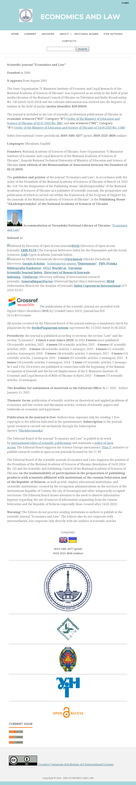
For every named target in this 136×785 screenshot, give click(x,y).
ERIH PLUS (28, 250)
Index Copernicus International (97, 286)
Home (15, 33)
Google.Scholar (33, 264)
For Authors (113, 33)
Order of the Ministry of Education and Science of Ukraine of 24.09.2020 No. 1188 (69, 128)
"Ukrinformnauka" (30, 430)
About (65, 33)
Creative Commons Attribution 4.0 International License (76, 764)
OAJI (24, 255)
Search (82, 49)
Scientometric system (72, 264)
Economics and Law (80, 17)
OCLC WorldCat (54, 268)
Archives (48, 33)
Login (125, 2)
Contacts (69, 41)
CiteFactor (30, 277)
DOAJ (75, 246)
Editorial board (86, 33)
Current (30, 33)
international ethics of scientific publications (41, 443)
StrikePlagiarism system (50, 328)
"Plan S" (106, 447)
